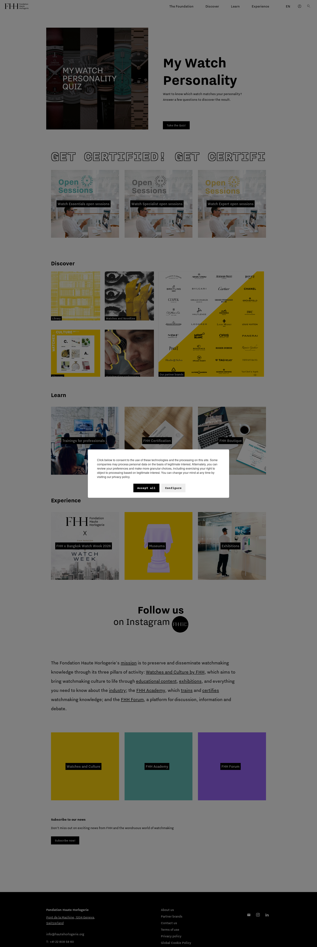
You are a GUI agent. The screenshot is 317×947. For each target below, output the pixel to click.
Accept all (146, 488)
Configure (173, 488)
